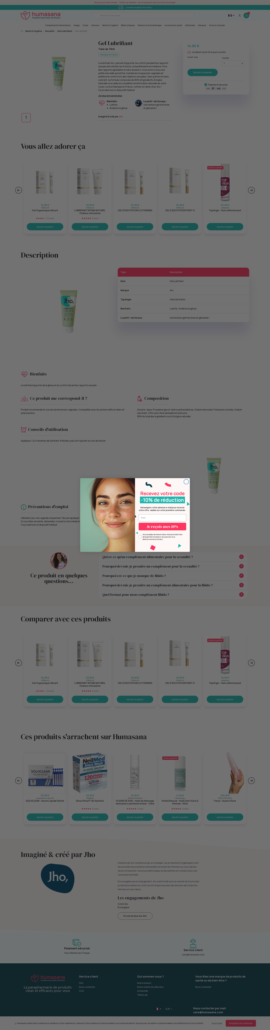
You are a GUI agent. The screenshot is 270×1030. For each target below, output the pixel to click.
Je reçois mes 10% (162, 526)
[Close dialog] (186, 481)
